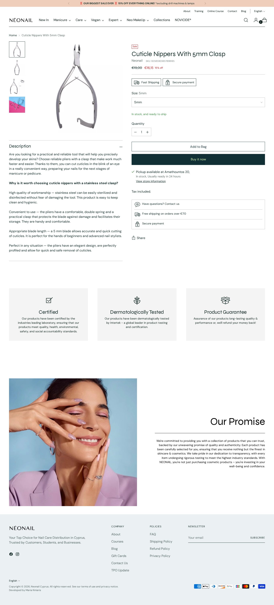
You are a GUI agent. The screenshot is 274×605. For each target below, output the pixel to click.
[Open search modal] (246, 20)
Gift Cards (118, 556)
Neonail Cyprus (40, 586)
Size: (139, 93)
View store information (151, 181)
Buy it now (198, 159)
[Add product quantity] (147, 132)
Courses (117, 541)
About (115, 534)
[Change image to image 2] (17, 68)
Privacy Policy (160, 556)
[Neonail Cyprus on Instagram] (17, 555)
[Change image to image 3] (17, 86)
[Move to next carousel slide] (261, 364)
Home (13, 35)
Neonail (137, 61)
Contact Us (119, 563)
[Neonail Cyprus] (21, 20)
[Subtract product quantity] (135, 132)
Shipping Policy (161, 541)
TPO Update (120, 570)
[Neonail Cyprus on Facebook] (11, 555)
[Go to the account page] (254, 20)
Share (141, 238)
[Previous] (68, 3)
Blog (114, 549)
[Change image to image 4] (17, 105)
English (258, 11)
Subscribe (257, 537)
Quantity (138, 124)
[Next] (205, 3)
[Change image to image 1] (17, 49)
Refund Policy (160, 549)
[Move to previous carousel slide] (252, 364)
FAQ (153, 534)
